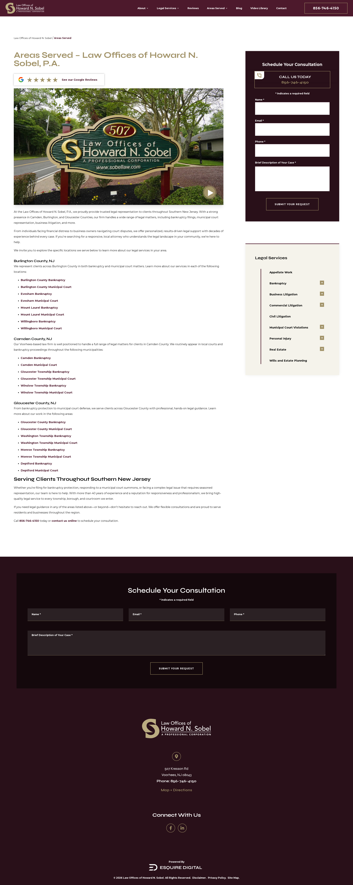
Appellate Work (280, 272)
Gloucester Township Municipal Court (48, 378)
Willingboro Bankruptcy (38, 321)
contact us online (64, 520)
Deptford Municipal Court (39, 470)
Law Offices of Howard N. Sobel (33, 38)
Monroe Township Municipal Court (46, 456)
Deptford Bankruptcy (36, 463)
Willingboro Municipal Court (41, 328)
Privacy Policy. (217, 877)
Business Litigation (283, 294)
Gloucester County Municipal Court (46, 429)
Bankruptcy (277, 283)
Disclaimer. (199, 877)
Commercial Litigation (285, 305)
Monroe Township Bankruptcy (43, 449)
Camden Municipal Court (39, 365)
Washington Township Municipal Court (49, 443)
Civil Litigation (280, 316)
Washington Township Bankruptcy (46, 436)
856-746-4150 (326, 8)
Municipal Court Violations (288, 327)
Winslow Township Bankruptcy (43, 385)
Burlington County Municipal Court (46, 287)
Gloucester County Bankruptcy (43, 422)
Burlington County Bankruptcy (43, 280)
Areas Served (62, 38)
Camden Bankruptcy (36, 358)
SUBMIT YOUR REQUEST (292, 204)
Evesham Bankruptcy (36, 294)
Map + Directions (176, 790)
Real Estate (277, 349)
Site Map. (234, 877)
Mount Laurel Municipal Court (42, 314)
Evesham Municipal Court (39, 300)
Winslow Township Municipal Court (46, 392)
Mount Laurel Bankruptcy (39, 307)
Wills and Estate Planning (288, 360)
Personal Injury (280, 338)
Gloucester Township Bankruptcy (45, 371)
